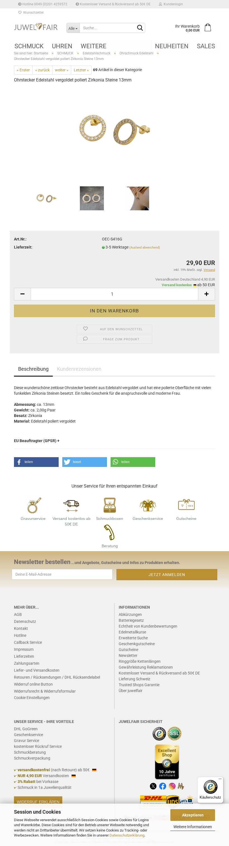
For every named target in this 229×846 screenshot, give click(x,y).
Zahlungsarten (26, 663)
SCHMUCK (29, 46)
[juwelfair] (36, 26)
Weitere (93, 46)
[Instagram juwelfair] (172, 786)
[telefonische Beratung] (109, 532)
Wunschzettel (33, 13)
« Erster (23, 70)
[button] (36, 462)
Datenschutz (25, 621)
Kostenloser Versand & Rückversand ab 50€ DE (115, 4)
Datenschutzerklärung (126, 835)
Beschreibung (33, 369)
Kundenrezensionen (79, 369)
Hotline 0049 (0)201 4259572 (44, 4)
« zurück (42, 70)
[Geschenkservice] (148, 504)
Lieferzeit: (23, 247)
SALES (206, 46)
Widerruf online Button (33, 684)
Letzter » (81, 70)
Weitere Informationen (192, 827)
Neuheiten (172, 46)
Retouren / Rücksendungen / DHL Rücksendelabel (57, 677)
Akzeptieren (193, 815)
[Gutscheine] (186, 504)
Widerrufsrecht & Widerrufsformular (45, 691)
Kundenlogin (172, 4)
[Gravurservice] (33, 504)
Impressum (24, 649)
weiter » (61, 70)
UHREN (62, 46)
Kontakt (21, 628)
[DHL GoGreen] (153, 802)
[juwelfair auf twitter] (153, 786)
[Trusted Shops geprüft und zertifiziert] (159, 733)
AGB (18, 614)
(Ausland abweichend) (144, 247)
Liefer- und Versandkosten (36, 670)
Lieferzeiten (24, 656)
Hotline (20, 635)
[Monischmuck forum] (180, 786)
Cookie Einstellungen (32, 697)
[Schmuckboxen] (109, 504)
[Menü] (220, 780)
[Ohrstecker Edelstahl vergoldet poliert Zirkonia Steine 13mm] (114, 130)
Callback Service (28, 642)
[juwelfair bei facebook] (162, 786)
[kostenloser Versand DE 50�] (71, 504)
